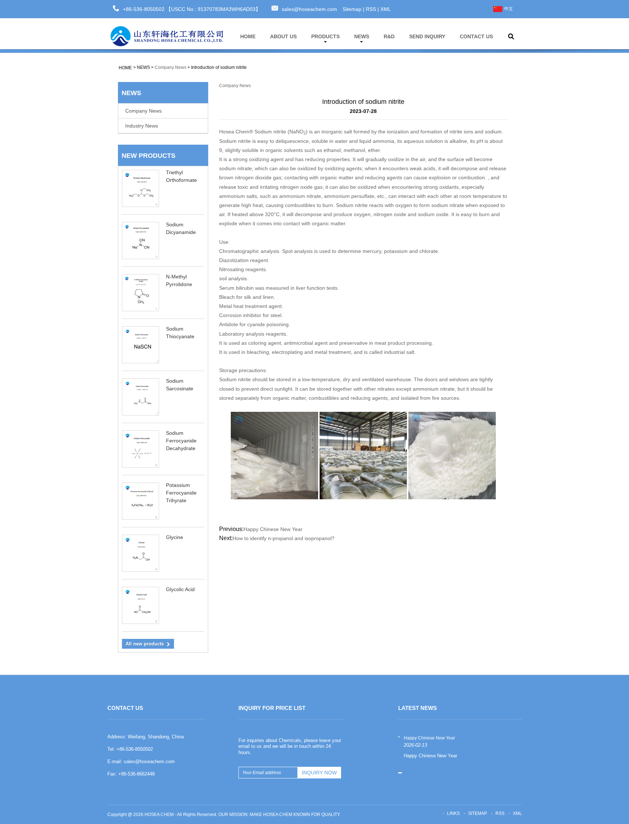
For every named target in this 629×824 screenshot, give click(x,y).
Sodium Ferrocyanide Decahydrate (181, 440)
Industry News (141, 126)
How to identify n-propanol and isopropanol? (284, 538)
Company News (170, 67)
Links (453, 813)
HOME (248, 36)
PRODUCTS (325, 36)
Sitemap (352, 9)
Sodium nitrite (270, 131)
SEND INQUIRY (427, 36)
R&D (389, 36)
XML (385, 9)
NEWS (361, 36)
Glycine (174, 537)
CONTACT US (476, 36)
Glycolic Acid (180, 589)
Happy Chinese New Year (273, 529)
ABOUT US (283, 36)
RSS (371, 9)
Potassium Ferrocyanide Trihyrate (181, 492)
